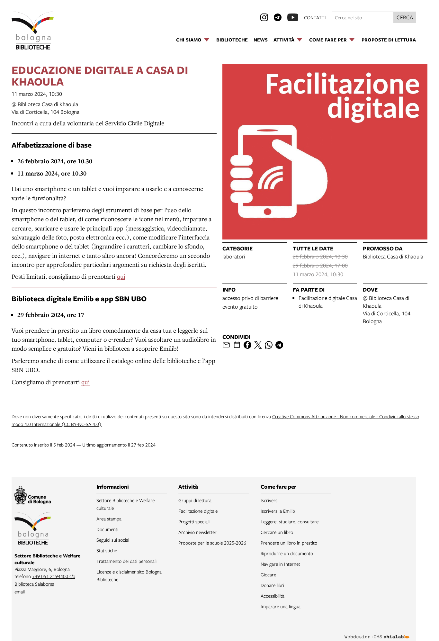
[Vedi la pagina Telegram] (278, 17)
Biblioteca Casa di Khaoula (393, 256)
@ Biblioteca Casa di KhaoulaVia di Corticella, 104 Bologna (45, 107)
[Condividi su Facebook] (247, 345)
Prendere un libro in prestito (289, 542)
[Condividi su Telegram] (279, 345)
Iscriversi (269, 500)
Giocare (268, 574)
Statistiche (106, 550)
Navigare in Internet (280, 564)
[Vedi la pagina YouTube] (292, 17)
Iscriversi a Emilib (278, 511)
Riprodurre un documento (287, 553)
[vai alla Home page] (33, 31)
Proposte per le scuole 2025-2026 (212, 542)
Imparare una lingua (280, 606)
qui (121, 276)
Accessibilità (272, 595)
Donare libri (272, 585)
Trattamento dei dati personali (126, 561)
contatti (315, 17)
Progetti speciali (194, 521)
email (19, 591)
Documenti (107, 529)
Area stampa (108, 518)
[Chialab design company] (377, 631)
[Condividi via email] (226, 345)
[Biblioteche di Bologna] (32, 529)
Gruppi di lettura (194, 500)
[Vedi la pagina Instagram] (264, 17)
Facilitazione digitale (198, 511)
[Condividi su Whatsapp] (269, 345)
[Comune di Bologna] (32, 496)
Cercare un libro (277, 532)
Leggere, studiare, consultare (289, 521)
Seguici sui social (112, 540)
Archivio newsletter (197, 532)
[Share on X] (258, 345)
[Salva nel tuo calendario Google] (237, 345)
